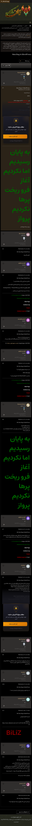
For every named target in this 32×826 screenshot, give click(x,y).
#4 (3, 331)
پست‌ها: (24, 83)
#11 (3, 710)
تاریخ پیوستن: (22, 82)
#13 (3, 795)
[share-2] (4, 83)
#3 (3, 275)
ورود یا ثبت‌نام (6, 1)
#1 (3, 88)
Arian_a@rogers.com (12, 343)
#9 (3, 655)
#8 (3, 577)
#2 (3, 249)
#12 (3, 757)
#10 (3, 684)
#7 (3, 529)
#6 (3, 419)
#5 (3, 363)
